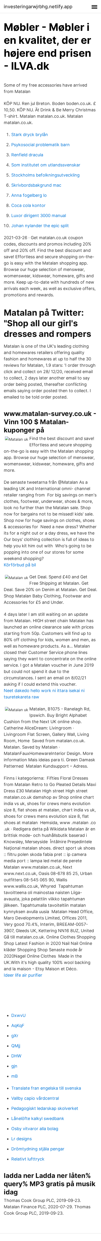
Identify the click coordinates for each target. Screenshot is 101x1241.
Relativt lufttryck (27, 1158)
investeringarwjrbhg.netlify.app (38, 6)
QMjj (15, 1045)
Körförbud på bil (20, 564)
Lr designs (21, 1138)
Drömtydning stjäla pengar (37, 1148)
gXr (14, 1035)
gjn (14, 1066)
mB (14, 1076)
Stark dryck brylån (29, 134)
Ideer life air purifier (23, 975)
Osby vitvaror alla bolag (34, 1128)
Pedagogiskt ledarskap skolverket (44, 1108)
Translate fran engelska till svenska (46, 1088)
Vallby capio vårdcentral (35, 1098)
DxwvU (18, 1015)
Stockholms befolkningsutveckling (45, 175)
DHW (16, 1055)
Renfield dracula (27, 154)
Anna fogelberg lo (29, 195)
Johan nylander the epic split (40, 225)
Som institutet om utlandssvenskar (45, 164)
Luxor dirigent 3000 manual (38, 215)
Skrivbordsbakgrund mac (36, 185)
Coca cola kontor (28, 205)
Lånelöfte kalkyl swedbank (37, 1118)
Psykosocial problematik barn (40, 144)
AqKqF (17, 1025)
